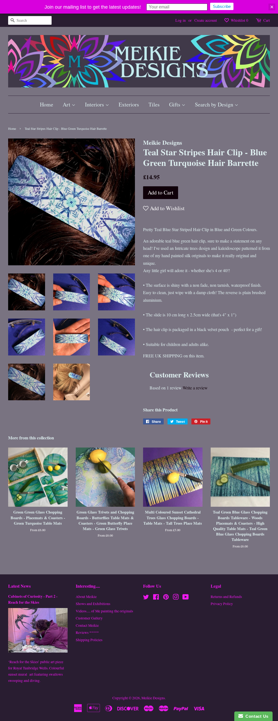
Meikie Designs (153, 697)
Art (67, 104)
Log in (180, 20)
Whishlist (239, 20)
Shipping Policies (89, 639)
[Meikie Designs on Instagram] (176, 598)
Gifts (175, 104)
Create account (205, 20)
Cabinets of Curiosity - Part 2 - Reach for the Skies (33, 599)
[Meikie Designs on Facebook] (156, 598)
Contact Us (255, 716)
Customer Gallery (89, 618)
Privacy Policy (222, 603)
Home (46, 104)
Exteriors (129, 104)
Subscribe (222, 6)
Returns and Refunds (226, 596)
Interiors (95, 104)
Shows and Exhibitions (93, 603)
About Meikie (86, 596)
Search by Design (215, 104)
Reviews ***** (87, 632)
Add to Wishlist (167, 208)
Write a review (195, 388)
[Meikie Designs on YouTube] (185, 598)
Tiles (154, 104)
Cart (266, 20)
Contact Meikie (87, 625)
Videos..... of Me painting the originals (104, 611)
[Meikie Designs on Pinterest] (166, 598)
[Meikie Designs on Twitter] (146, 598)
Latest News (19, 586)
